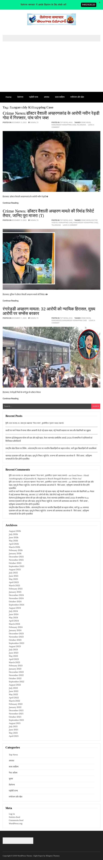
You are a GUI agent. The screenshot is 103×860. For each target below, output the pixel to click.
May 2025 (13, 579)
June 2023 (13, 653)
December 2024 (16, 595)
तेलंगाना (20, 97)
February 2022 (16, 704)
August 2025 (15, 569)
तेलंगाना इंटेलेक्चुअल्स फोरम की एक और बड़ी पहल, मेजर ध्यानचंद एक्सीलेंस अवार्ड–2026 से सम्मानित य (47, 498)
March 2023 (14, 662)
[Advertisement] (51, 71)
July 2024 (13, 611)
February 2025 (16, 589)
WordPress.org (15, 823)
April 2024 (14, 621)
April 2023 (14, 659)
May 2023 (13, 656)
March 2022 (14, 701)
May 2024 (13, 617)
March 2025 (14, 585)
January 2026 (15, 553)
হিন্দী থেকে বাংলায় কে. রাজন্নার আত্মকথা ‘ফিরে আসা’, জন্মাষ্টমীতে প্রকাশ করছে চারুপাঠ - (38, 475)
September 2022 (16, 681)
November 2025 (16, 560)
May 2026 (13, 541)
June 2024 (13, 614)
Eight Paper (38, 856)
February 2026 (16, 550)
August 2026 (15, 531)
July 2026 (13, 534)
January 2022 (15, 707)
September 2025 (16, 566)
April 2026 (14, 544)
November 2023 (16, 637)
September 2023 (16, 643)
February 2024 (16, 627)
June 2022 (13, 691)
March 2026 (14, 547)
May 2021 (13, 733)
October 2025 (15, 563)
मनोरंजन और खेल (77, 97)
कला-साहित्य (60, 97)
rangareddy (57, 320)
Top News (64, 122)
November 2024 (16, 598)
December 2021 (16, 710)
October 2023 (15, 640)
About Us (34, 107)
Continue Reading (11, 203)
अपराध (46, 97)
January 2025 (15, 592)
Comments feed (16, 820)
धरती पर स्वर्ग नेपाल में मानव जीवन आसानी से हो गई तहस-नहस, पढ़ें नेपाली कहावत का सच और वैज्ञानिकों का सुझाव (48, 430)
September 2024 (16, 605)
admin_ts (34, 122)
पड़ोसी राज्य (33, 97)
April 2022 (14, 697)
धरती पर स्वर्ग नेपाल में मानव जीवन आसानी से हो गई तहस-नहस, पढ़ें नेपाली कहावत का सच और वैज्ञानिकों (48, 491)
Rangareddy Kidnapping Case (64, 125)
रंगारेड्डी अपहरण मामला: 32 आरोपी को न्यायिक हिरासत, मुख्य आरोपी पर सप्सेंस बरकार (49, 311)
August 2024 (15, 608)
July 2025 (13, 573)
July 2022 (13, 688)
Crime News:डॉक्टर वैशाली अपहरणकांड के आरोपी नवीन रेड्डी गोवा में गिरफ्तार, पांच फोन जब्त (51, 115)
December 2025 (16, 557)
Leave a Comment (70, 225)
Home (8, 97)
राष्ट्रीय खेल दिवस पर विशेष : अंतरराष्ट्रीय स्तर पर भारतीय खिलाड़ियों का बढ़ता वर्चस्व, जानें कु (44, 507)
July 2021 (13, 726)
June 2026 (13, 537)
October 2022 (15, 678)
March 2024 (14, 624)
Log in (12, 814)
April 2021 (14, 736)
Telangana (81, 125)
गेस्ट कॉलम (10, 107)
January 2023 (15, 669)
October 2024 (15, 601)
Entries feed (14, 817)
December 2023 (16, 633)
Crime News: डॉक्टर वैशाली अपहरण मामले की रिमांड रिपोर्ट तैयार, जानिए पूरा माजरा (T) (48, 213)
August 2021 (15, 723)
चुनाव (22, 107)
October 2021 (15, 717)
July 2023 (13, 649)
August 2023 (15, 646)
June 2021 (13, 730)
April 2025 (14, 582)
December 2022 (16, 672)
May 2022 (13, 694)
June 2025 (13, 576)
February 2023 (16, 665)
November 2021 (16, 714)
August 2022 (15, 685)
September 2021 (16, 720)
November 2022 (16, 675)
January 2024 (15, 630)
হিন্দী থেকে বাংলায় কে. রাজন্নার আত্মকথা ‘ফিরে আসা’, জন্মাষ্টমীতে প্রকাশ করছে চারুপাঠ (34, 423)
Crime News (86, 122)
